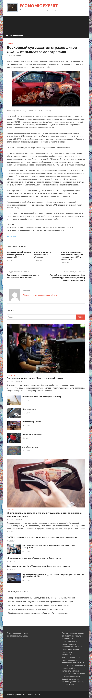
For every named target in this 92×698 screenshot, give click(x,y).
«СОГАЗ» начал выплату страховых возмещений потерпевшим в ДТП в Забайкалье (72, 256)
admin (20, 56)
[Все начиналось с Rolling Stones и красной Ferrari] (46, 373)
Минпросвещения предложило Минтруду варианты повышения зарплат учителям (42, 598)
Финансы (10, 510)
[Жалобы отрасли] (14, 455)
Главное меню (16, 35)
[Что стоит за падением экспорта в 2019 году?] (14, 404)
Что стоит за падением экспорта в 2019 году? (42, 397)
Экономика (11, 375)
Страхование (11, 43)
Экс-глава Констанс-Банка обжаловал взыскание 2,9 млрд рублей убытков (38, 605)
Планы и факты (29, 409)
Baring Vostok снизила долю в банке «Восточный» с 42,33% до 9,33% (35, 609)
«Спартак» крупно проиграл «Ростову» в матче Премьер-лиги (34, 558)
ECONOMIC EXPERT (39, 5)
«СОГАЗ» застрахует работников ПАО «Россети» (43, 254)
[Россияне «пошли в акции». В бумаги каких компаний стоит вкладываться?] (14, 553)
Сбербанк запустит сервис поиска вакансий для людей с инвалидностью (38, 613)
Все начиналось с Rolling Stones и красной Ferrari (35, 378)
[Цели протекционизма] (14, 442)
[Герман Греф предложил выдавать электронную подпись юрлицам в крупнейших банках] (14, 582)
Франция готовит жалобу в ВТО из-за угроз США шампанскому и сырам (38, 566)
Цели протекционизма (32, 434)
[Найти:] (46, 317)
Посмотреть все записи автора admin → (40, 295)
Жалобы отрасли (30, 447)
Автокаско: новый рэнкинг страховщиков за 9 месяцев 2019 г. (19, 254)
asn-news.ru (11, 236)
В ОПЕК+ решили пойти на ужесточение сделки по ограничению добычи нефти (42, 537)
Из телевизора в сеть (31, 422)
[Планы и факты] (14, 417)
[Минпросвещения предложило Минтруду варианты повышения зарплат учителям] (46, 508)
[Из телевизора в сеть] (14, 429)
